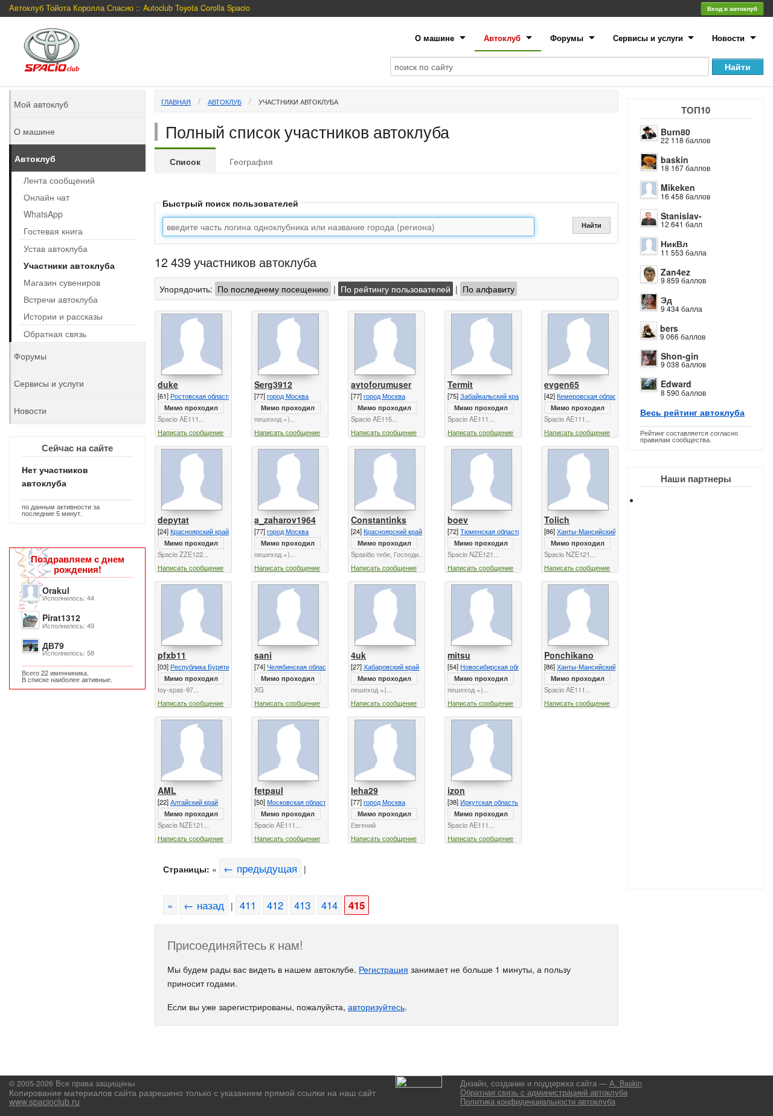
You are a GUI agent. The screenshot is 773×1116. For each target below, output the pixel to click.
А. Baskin (625, 1083)
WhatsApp (43, 214)
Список (185, 161)
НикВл (674, 243)
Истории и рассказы (63, 316)
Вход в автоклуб (732, 8)
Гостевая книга (53, 231)
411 (248, 905)
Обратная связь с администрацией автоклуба (543, 1092)
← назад (204, 905)
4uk (358, 655)
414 (329, 905)
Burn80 (675, 132)
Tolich (556, 520)
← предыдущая (260, 868)
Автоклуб (502, 38)
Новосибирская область (497, 666)
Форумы (566, 38)
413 (302, 905)
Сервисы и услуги (648, 38)
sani (263, 655)
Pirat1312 (61, 617)
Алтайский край (194, 802)
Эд (666, 300)
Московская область (298, 802)
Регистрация (383, 969)
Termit (460, 384)
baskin (674, 159)
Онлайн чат (46, 197)
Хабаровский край (391, 666)
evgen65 (561, 384)
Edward (676, 384)
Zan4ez (675, 272)
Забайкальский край (491, 396)
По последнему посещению (273, 289)
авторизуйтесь (376, 1007)
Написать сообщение (190, 432)
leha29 (364, 790)
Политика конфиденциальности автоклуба (537, 1101)
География (251, 161)
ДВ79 (53, 645)
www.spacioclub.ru (44, 1101)
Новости (728, 38)
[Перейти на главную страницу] (52, 50)
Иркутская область (489, 802)
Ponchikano (569, 655)
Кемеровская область (590, 396)
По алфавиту (489, 289)
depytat (173, 520)
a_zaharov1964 (285, 520)
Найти (591, 225)
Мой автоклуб (41, 104)
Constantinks (378, 520)
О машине (434, 38)
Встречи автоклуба (61, 299)
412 (275, 905)
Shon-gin (680, 356)
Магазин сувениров (62, 282)
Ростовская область (201, 396)
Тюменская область (490, 531)
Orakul (55, 590)
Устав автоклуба (56, 248)
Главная (176, 101)
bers (669, 328)
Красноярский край (199, 531)
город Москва (288, 396)
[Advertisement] (706, 707)
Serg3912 (273, 384)
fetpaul (268, 790)
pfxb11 (172, 655)
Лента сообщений (59, 180)
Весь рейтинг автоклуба (692, 412)
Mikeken (678, 187)
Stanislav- (681, 216)
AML (167, 790)
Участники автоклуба (298, 101)
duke (168, 384)
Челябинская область (300, 666)
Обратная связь (55, 333)
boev (457, 520)
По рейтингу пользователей (396, 289)
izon (456, 790)
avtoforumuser (381, 384)
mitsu (458, 655)
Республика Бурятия (201, 666)
